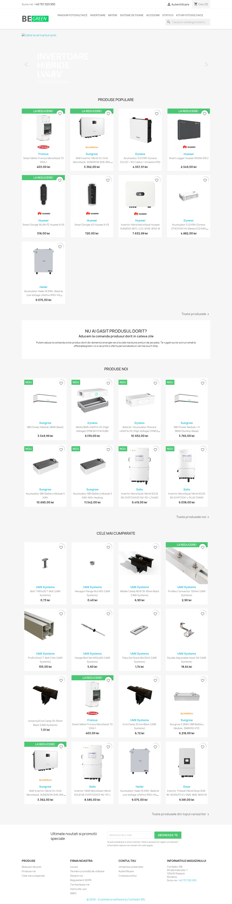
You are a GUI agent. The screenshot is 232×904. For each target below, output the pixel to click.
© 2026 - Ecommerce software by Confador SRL (116, 899)
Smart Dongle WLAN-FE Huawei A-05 (43, 224)
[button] (36, 62)
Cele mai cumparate (33, 875)
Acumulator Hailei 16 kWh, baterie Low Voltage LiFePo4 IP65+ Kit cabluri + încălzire (43, 295)
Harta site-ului (78, 889)
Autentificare (126, 871)
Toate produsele (196, 314)
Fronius (43, 154)
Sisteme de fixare (132, 15)
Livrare (74, 866)
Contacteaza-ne (80, 884)
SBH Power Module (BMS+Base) (45, 427)
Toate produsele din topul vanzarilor (181, 814)
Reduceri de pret (31, 866)
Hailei (43, 287)
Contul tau (127, 861)
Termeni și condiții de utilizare (87, 871)
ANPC (73, 893)
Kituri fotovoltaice (189, 15)
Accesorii (153, 15)
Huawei (189, 154)
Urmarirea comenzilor (131, 866)
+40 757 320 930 (44, 4)
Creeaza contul (128, 875)
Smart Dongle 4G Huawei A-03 (92, 224)
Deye (186, 786)
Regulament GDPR (80, 880)
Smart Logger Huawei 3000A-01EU (188, 158)
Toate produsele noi (193, 517)
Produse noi (29, 871)
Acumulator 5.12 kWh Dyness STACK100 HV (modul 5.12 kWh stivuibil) (188, 228)
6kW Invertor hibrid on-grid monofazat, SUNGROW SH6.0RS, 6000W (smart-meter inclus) (92, 162)
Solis (139, 489)
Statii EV (167, 15)
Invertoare (97, 15)
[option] (116, 62)
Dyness (140, 154)
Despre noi (76, 875)
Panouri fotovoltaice (72, 15)
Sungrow (92, 154)
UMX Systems (45, 587)
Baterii (112, 15)
